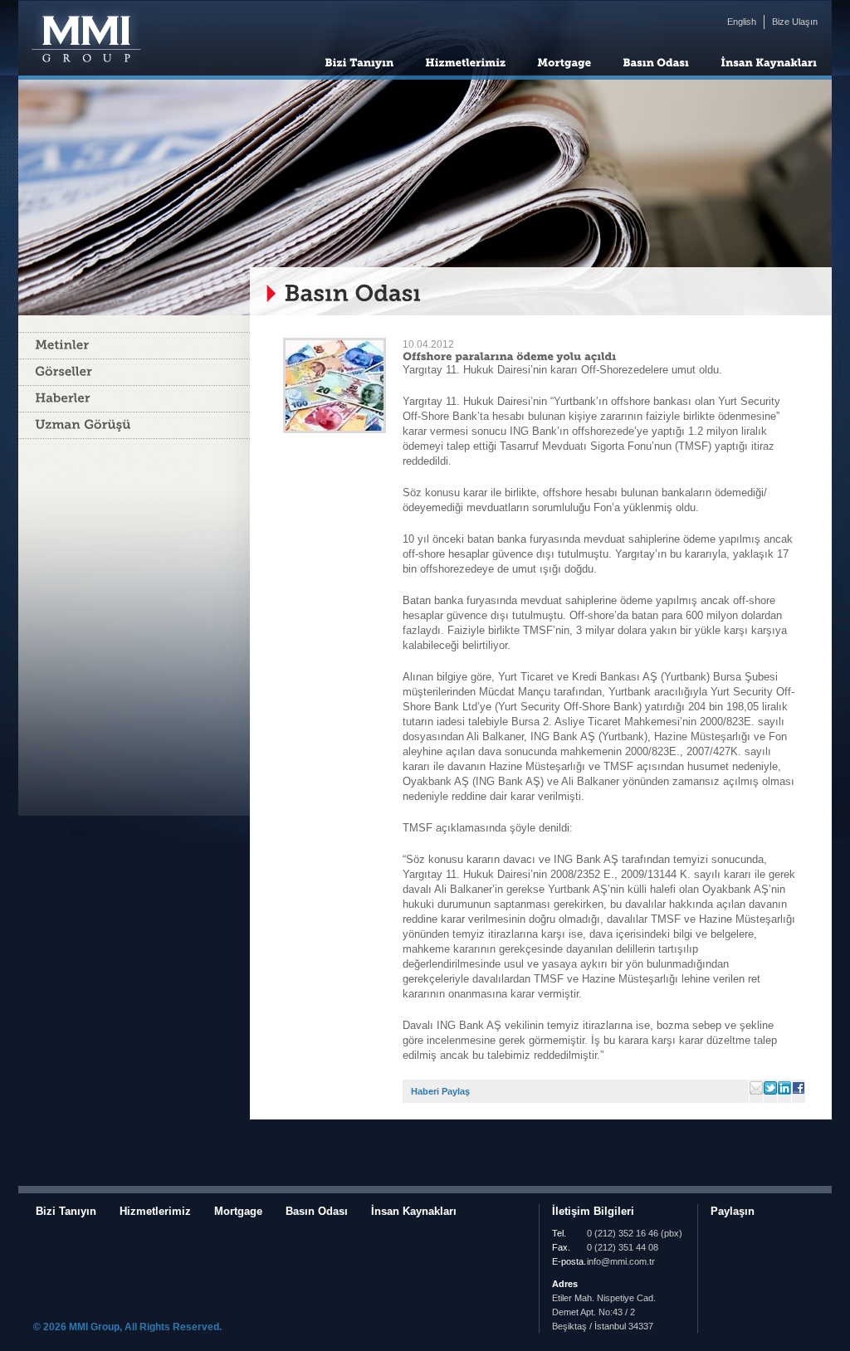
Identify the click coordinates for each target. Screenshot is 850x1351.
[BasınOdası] (656, 61)
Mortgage (238, 1211)
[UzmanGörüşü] (134, 425)
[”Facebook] (738, 1235)
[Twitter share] (719, 1235)
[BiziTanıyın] (359, 61)
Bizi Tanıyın (66, 1211)
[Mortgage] (564, 61)
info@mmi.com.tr (621, 1261)
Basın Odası (317, 1211)
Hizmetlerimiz (155, 1211)
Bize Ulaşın (795, 22)
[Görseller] (134, 372)
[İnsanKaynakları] (769, 61)
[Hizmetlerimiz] (465, 61)
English (741, 22)
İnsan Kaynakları (414, 1211)
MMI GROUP (84, 40)
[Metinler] (134, 345)
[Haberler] (134, 399)
